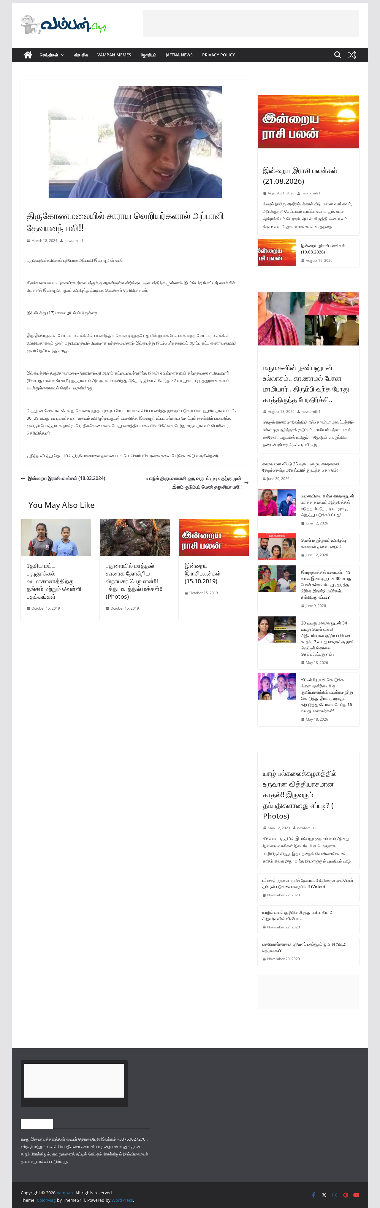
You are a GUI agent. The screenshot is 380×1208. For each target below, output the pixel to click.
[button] (61, 55)
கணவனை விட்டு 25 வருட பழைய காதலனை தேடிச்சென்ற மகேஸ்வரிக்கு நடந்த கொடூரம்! (300, 467)
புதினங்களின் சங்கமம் (42, 202)
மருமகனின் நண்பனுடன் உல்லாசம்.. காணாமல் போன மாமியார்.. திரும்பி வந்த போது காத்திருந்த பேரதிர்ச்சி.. (306, 383)
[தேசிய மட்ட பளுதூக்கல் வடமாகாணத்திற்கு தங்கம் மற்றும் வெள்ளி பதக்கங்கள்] (56, 523)
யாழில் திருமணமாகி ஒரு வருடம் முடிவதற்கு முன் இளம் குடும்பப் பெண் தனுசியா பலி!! (194, 482)
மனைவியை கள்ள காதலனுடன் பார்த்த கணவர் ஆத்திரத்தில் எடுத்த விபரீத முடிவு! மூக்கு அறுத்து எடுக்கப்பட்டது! (327, 505)
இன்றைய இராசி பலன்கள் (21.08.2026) (300, 175)
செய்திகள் (49, 55)
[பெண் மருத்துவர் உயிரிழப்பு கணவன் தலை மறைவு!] (277, 547)
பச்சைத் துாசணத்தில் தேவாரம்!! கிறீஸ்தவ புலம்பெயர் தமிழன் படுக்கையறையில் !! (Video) (307, 883)
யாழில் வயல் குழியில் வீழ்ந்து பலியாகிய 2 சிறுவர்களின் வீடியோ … (297, 915)
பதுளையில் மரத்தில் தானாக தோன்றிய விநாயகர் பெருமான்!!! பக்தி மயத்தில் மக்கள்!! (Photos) (134, 581)
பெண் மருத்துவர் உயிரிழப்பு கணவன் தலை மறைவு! (323, 543)
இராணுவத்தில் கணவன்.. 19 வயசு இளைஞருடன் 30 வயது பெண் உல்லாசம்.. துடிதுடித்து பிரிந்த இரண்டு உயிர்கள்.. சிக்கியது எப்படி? (326, 584)
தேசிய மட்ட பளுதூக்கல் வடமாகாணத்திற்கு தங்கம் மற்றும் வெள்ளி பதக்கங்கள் (54, 581)
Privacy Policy (218, 55)
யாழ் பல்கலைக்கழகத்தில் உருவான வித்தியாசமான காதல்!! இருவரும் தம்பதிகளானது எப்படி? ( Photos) (300, 794)
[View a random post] (352, 55)
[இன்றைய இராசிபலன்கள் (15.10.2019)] (214, 523)
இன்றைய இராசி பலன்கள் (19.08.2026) (323, 249)
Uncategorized (277, 760)
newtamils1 (73, 240)
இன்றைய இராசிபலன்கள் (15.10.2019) (203, 573)
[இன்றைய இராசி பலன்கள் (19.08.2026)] (277, 253)
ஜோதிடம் (148, 55)
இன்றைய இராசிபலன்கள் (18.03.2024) (66, 478)
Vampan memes (114, 55)
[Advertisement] (251, 23)
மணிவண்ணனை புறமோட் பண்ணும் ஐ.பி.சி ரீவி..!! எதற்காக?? (304, 947)
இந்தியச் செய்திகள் (277, 355)
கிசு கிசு (81, 55)
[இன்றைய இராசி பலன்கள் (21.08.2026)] (308, 122)
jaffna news (179, 55)
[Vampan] (28, 55)
